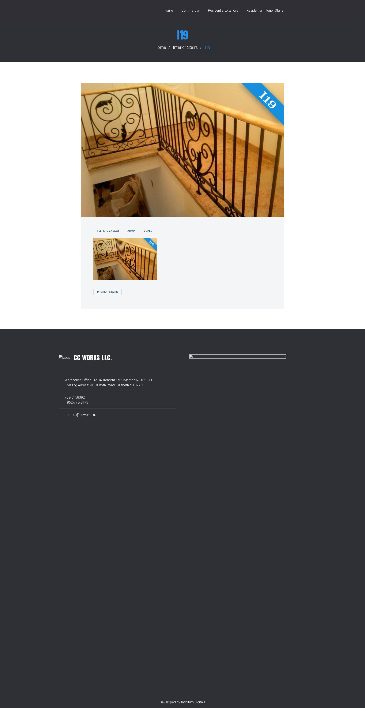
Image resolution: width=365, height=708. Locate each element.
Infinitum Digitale (193, 702)
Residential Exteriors (223, 10)
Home (168, 10)
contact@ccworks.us (81, 415)
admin (131, 230)
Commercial (190, 10)
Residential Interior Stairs (265, 10)
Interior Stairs (185, 47)
